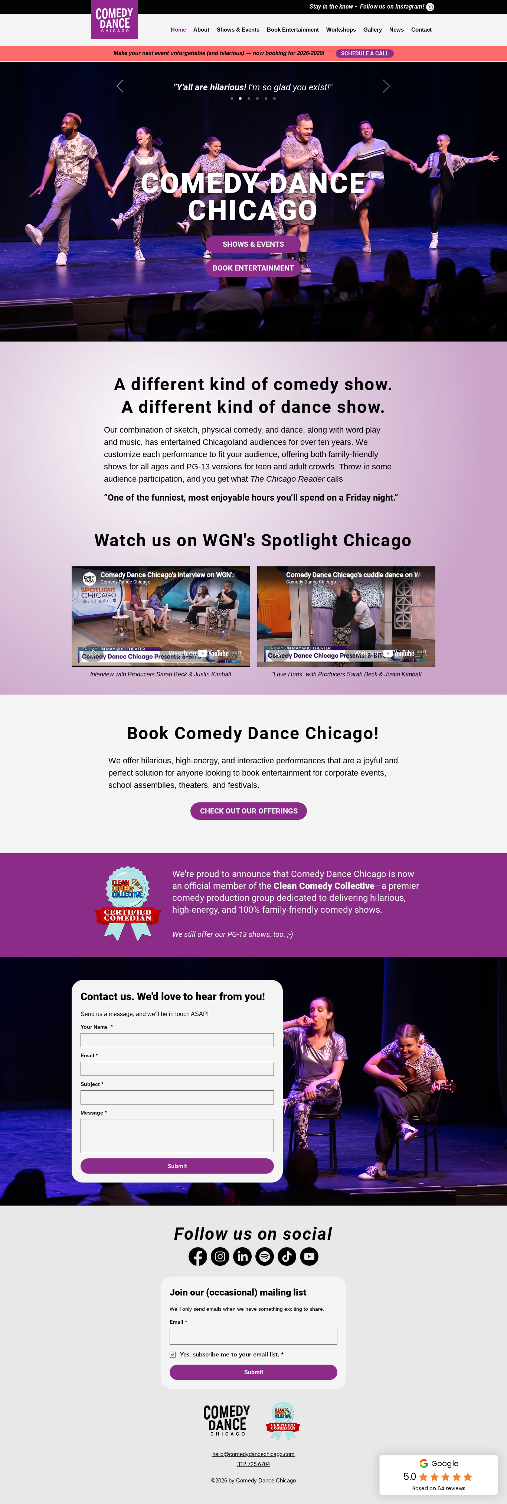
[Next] (386, 87)
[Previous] (120, 87)
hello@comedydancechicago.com (253, 1454)
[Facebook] (198, 1256)
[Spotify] (264, 1256)
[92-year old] (274, 98)
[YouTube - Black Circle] (309, 1256)
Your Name (96, 1027)
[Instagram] (430, 7)
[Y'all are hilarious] (240, 98)
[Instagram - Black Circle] (220, 1256)
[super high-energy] (231, 98)
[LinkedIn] (242, 1256)
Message (94, 1113)
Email (89, 1055)
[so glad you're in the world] (266, 98)
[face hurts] (257, 98)
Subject (92, 1084)
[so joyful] (249, 98)
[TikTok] (287, 1256)
